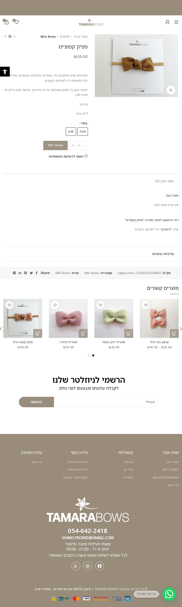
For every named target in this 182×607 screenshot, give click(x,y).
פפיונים (64, 36)
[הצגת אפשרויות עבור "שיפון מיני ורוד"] (174, 333)
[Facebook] (99, 566)
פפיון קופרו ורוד (23, 342)
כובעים (128, 462)
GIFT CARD (170, 469)
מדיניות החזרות (77, 462)
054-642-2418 (87, 530)
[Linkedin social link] (20, 273)
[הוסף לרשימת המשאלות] (146, 305)
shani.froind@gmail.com (88, 537)
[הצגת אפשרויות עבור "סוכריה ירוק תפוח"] (128, 333)
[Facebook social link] (36, 273)
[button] (5, 72)
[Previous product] (14, 36)
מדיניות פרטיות (78, 469)
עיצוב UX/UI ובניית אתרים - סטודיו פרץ (63, 589)
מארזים (128, 477)
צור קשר (173, 485)
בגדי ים (128, 469)
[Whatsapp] (75, 566)
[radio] (83, 131)
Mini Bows (48, 36)
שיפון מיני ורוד (159, 342)
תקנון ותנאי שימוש (75, 477)
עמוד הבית (80, 36)
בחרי (84, 123)
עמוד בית (172, 462)
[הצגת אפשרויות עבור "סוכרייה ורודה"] (83, 333)
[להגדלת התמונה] (170, 90)
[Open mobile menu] (176, 22)
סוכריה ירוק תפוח (113, 342)
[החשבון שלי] (167, 22)
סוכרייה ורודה (68, 342)
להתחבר (166, 229)
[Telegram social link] (14, 273)
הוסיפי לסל (55, 145)
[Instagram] (87, 566)
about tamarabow (166, 477)
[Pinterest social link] (25, 273)
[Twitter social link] (31, 273)
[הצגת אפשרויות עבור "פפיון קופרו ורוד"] (37, 333)
